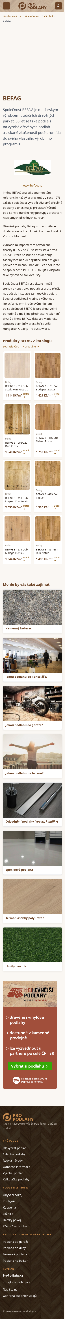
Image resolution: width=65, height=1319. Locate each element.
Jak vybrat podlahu (15, 1148)
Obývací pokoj (12, 1195)
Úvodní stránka (12, 16)
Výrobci (48, 16)
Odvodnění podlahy (32, 821)
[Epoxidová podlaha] (32, 848)
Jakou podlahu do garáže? (24, 725)
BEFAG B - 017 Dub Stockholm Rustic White (16, 389)
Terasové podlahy (15, 1254)
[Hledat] (58, 5)
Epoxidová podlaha (19, 870)
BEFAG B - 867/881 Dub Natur (47, 551)
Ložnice (8, 1214)
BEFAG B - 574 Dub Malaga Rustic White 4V (16, 553)
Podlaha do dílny (14, 1248)
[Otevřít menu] (6, 5)
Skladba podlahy (14, 1154)
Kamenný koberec (19, 628)
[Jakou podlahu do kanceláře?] (32, 655)
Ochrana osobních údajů (20, 1296)
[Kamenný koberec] (32, 607)
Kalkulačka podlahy (16, 1179)
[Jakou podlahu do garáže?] (32, 703)
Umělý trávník (16, 966)
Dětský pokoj (12, 1220)
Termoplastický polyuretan (25, 918)
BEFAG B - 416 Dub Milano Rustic (47, 439)
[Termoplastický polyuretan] (32, 896)
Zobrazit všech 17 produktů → (21, 346)
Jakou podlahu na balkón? (25, 773)
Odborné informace (16, 1167)
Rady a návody (13, 1161)
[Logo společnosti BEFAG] (32, 167)
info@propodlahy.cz (16, 1282)
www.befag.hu (32, 185)
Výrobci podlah (13, 1173)
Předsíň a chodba (15, 1226)
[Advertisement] (32, 56)
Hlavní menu (32, 16)
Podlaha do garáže (16, 1242)
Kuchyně (9, 1201)
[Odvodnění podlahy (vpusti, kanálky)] (32, 800)
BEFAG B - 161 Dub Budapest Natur (47, 387)
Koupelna (9, 1207)
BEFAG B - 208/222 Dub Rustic (16, 444)
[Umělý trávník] (32, 945)
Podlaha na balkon (15, 1261)
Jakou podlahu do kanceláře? (26, 677)
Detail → (26, 395)
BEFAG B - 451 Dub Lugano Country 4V (16, 499)
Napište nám (11, 1289)
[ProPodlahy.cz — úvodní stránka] (32, 6)
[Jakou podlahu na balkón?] (32, 751)
